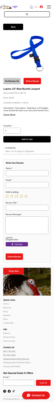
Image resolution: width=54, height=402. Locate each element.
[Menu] (49, 6)
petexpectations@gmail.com (16, 359)
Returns (6, 333)
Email (8, 180)
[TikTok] (13, 391)
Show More (9, 114)
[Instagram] (4, 391)
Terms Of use (9, 341)
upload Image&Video (12, 239)
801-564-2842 (9, 355)
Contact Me (8, 323)
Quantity (7, 126)
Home (6, 304)
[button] (31, 7)
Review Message (13, 214)
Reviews (7, 315)
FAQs (5, 319)
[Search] (27, 14)
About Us (7, 308)
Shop (5, 311)
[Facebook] (9, 391)
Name (8, 168)
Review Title (11, 203)
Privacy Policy (9, 337)
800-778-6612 (9, 351)
